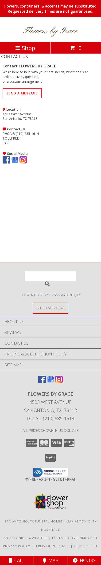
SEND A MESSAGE (22, 93)
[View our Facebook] (6, 162)
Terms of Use (86, 546)
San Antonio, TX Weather (24, 538)
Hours (87, 560)
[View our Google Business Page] (15, 162)
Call (18, 560)
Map (52, 560)
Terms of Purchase (52, 546)
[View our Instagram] (23, 162)
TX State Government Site (75, 538)
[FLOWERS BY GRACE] (50, 35)
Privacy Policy (16, 546)
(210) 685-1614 (27, 133)
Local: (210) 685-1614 (50, 418)
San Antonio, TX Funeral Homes (33, 521)
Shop (28, 48)
